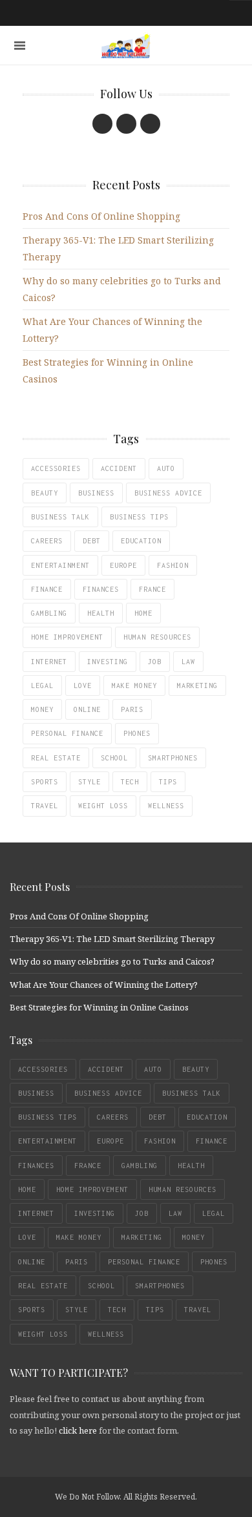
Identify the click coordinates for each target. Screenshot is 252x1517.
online (87, 709)
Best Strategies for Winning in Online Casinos (99, 1007)
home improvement (67, 637)
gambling (49, 613)
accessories (56, 468)
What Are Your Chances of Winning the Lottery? (104, 984)
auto (166, 468)
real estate (56, 758)
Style (89, 782)
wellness (166, 806)
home (143, 613)
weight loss (103, 806)
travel (44, 806)
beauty (44, 493)
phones (137, 733)
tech (130, 782)
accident (119, 468)
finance (47, 589)
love (83, 685)
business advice (168, 493)
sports (44, 782)
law (188, 661)
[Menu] (19, 45)
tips (168, 782)
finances (101, 589)
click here (78, 1430)
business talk (60, 517)
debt (92, 541)
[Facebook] (102, 124)
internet (49, 661)
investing (107, 661)
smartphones (173, 758)
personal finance (67, 733)
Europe (123, 565)
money (42, 709)
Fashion (173, 565)
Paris (132, 709)
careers (47, 541)
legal (42, 685)
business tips (139, 517)
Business (96, 493)
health (100, 613)
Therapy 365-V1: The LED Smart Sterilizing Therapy (112, 939)
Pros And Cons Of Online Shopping (101, 216)
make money (134, 685)
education (141, 541)
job (155, 661)
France (152, 589)
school (114, 758)
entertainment (60, 565)
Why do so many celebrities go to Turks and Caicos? (112, 961)
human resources (157, 637)
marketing (197, 685)
